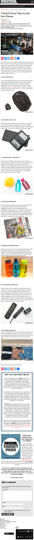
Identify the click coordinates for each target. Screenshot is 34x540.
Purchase (2, 526)
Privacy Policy (3, 525)
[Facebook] (1, 517)
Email (4, 506)
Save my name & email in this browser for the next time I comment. (17, 511)
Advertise (2, 524)
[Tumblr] (9, 517)
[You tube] (7, 517)
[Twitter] (12, 517)
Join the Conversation (6, 22)
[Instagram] (4, 517)
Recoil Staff (4, 19)
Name (4, 502)
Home (2, 9)
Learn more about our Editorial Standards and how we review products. (17, 426)
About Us (2, 519)
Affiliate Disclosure (4, 520)
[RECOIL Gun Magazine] (9, 3)
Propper (24, 88)
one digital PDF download (27, 459)
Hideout (9, 87)
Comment (5, 489)
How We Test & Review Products (8, 521)
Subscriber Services (5, 523)
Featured (6, 9)
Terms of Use (3, 528)
